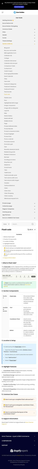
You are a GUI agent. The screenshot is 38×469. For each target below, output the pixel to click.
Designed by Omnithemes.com (19, 462)
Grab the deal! (19, 7)
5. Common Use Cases (9, 246)
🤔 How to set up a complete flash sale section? (17, 248)
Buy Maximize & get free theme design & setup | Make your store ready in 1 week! (20, 3)
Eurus (18, 455)
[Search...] (32, 224)
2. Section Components (9, 239)
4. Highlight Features (8, 243)
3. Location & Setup (8, 241)
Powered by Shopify (19, 464)
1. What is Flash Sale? (8, 237)
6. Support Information (9, 258)
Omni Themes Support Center (21, 460)
